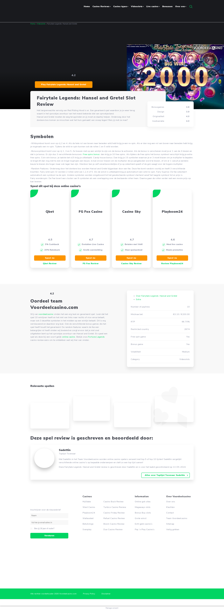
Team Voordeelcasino (176, 518)
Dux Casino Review (112, 529)
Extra (138, 299)
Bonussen (167, 6)
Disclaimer (106, 594)
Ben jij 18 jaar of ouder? (44, 528)
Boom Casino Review (113, 524)
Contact (170, 512)
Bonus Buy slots (143, 512)
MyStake (87, 501)
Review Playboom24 (172, 263)
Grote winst (140, 518)
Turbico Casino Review (114, 507)
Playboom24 (89, 512)
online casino (68, 336)
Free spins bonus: (91, 154)
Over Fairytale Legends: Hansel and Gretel (156, 296)
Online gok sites (142, 501)
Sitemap (170, 524)
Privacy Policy (89, 594)
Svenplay (87, 529)
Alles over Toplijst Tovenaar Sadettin (165, 475)
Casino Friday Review (114, 512)
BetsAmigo (88, 524)
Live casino (152, 6)
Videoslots (136, 6)
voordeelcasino (45, 314)
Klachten (170, 507)
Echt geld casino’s (143, 524)
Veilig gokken (172, 529)
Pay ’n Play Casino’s (145, 529)
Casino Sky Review (131, 263)
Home (87, 6)
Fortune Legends (96, 336)
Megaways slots (142, 507)
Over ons (180, 6)
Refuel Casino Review (114, 518)
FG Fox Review (91, 263)
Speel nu (49, 258)
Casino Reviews (101, 6)
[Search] (191, 6)
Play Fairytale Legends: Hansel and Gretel (63, 84)
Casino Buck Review (113, 501)
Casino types (120, 6)
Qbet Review (50, 263)
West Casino (89, 507)
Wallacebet (88, 518)
